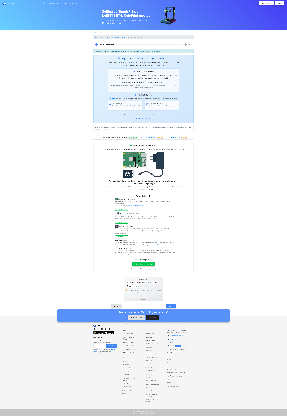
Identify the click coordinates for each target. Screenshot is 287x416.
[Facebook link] (98, 329)
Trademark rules (172, 356)
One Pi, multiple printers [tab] (152, 137)
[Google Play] (98, 332)
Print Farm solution (127, 333)
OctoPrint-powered (120, 37)
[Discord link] (94, 329)
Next (170, 306)
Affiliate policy (171, 359)
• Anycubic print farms (129, 349)
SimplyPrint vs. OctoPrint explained (144, 118)
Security (169, 379)
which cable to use (157, 245)
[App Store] (109, 332)
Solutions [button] (19, 3)
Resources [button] (50, 3)
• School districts (128, 371)
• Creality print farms (129, 346)
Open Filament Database (152, 354)
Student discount (150, 364)
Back (117, 306)
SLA (168, 362)
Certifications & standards (175, 376)
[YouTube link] (102, 329)
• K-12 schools (127, 364)
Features (29, 3)
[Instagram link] (109, 329)
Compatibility (148, 391)
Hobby (124, 330)
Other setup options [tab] (177, 137)
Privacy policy (171, 352)
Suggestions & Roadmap (152, 384)
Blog (146, 330)
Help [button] (41, 3)
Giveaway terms (172, 369)
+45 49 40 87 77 (175, 339)
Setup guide (98, 37)
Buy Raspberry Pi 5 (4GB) (144, 264)
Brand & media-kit (150, 360)
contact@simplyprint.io (177, 335)
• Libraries (126, 374)
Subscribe (111, 346)
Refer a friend (148, 367)
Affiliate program (149, 370)
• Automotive (127, 387)
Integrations (148, 350)
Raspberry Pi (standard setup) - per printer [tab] (119, 137)
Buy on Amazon (122, 209)
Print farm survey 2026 (151, 344)
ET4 (112, 37)
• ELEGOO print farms (129, 352)
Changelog (148, 387)
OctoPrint (112, 99)
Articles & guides (149, 333)
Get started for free (136, 317)
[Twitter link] (105, 329)
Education (125, 361)
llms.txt (147, 405)
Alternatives (148, 347)
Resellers (124, 393)
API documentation (150, 381)
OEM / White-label (127, 390)
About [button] (58, 3)
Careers (175, 346)
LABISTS (106, 37)
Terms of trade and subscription (176, 349)
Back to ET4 (98, 33)
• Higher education (128, 368)
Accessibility (171, 366)
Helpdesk (147, 377)
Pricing (35, 3)
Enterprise (125, 383)
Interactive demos (150, 337)
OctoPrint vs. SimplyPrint (152, 357)
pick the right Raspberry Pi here (136, 205)
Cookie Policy (171, 383)
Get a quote (153, 317)
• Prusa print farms (128, 342)
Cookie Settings (174, 386)
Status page (148, 374)
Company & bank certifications (176, 372)
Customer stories (150, 340)
